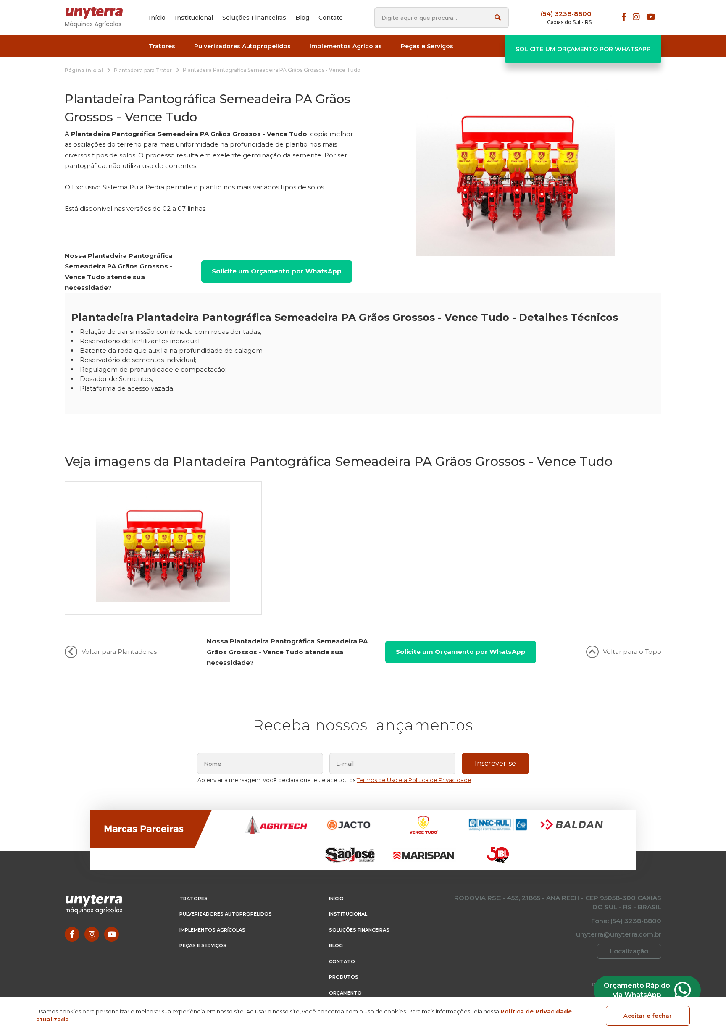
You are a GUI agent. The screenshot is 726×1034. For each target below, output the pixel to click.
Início (336, 898)
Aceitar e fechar (647, 1015)
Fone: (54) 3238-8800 (626, 921)
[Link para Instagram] (636, 17)
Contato (342, 961)
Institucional (348, 914)
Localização (629, 951)
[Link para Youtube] (650, 17)
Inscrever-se (495, 763)
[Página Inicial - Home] (98, 13)
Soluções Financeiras (359, 930)
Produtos (343, 977)
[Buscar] (498, 17)
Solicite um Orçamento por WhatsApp (583, 49)
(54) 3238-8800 (566, 14)
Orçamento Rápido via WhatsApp (637, 990)
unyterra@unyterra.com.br (618, 934)
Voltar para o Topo (632, 652)
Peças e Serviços (202, 945)
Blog (336, 945)
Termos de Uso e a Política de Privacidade (414, 780)
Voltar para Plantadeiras (119, 652)
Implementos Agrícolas (212, 930)
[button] (162, 46)
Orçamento (345, 993)
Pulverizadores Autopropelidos (225, 914)
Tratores (193, 898)
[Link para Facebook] (623, 17)
